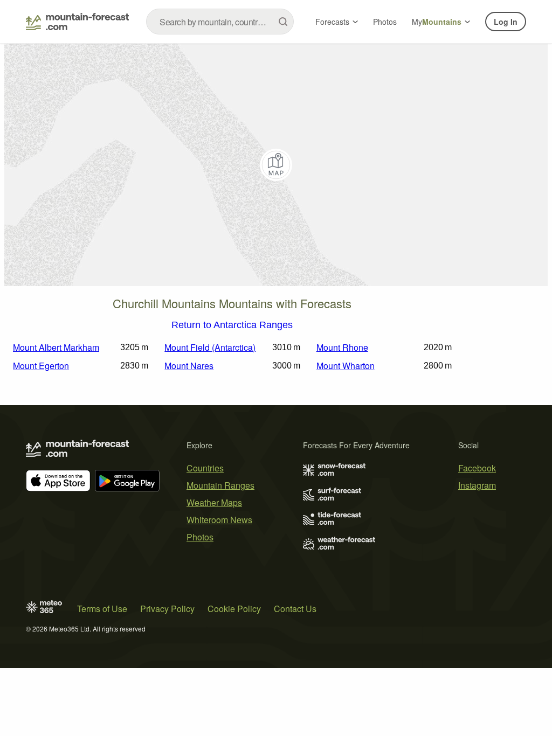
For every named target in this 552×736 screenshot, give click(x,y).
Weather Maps (214, 502)
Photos (385, 21)
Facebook (477, 468)
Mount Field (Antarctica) (210, 347)
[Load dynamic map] (276, 165)
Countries (205, 468)
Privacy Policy (167, 608)
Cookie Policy (234, 608)
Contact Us (295, 608)
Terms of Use (102, 608)
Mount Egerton (41, 365)
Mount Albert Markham (56, 347)
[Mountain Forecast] (77, 21)
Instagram (477, 485)
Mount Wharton (345, 365)
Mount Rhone (342, 347)
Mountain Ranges (220, 485)
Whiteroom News (219, 519)
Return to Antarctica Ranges (232, 325)
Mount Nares (188, 365)
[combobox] (220, 21)
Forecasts (332, 21)
